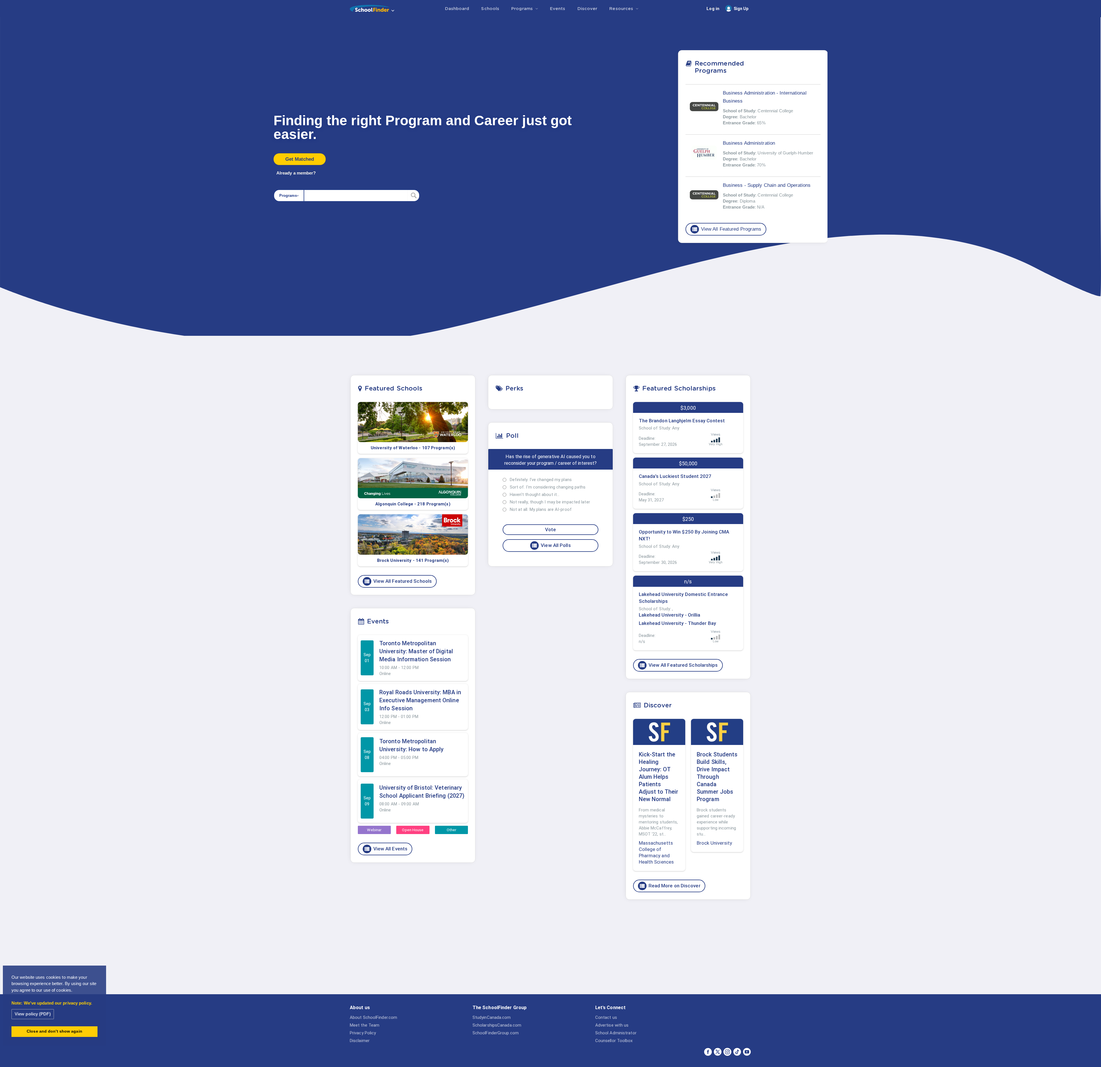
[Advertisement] (688, 948)
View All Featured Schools (398, 581)
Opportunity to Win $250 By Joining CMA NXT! (684, 535)
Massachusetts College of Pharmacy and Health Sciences (656, 852)
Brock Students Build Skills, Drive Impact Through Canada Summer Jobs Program (717, 777)
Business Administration (749, 143)
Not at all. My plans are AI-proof (541, 509)
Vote (550, 529)
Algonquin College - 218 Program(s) (412, 504)
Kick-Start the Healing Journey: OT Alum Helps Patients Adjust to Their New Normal (658, 777)
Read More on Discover (669, 886)
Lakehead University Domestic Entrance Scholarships (683, 597)
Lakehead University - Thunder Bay (677, 623)
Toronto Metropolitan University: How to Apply (411, 745)
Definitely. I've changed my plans (541, 479)
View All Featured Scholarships (678, 665)
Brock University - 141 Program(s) (413, 560)
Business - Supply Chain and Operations (767, 185)
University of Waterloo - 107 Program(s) (413, 447)
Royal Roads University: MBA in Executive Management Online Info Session (420, 700)
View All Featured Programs (727, 229)
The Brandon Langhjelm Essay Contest (682, 420)
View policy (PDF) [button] (33, 1013)
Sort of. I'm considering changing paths (548, 487)
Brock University (714, 843)
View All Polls (551, 545)
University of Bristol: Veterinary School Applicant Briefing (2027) (421, 791)
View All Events (386, 849)
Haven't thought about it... (535, 494)
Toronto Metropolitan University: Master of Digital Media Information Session (416, 651)
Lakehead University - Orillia (669, 615)
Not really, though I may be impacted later (550, 502)
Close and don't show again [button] (54, 1031)
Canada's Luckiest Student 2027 (675, 476)
